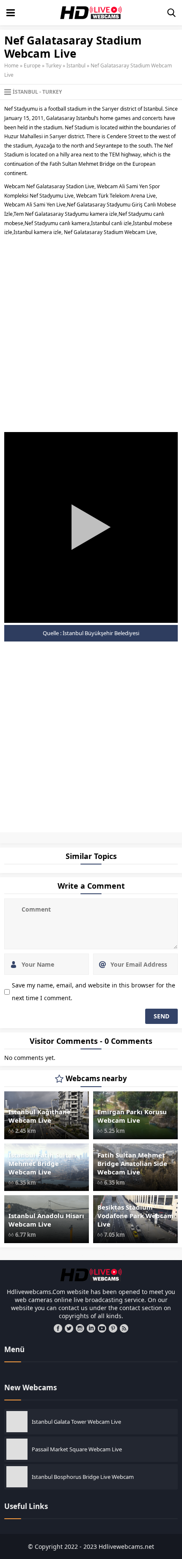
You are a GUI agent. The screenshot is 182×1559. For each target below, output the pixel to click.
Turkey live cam (144, 839)
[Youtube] (102, 1328)
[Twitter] (69, 1328)
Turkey (53, 65)
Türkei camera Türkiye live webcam (66, 839)
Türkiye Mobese (14, 841)
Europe (32, 65)
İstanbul (75, 65)
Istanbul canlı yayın (40, 834)
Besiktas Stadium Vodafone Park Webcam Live (135, 1215)
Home (11, 65)
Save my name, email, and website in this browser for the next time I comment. (93, 991)
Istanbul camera (22, 834)
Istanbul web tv (46, 836)
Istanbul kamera (59, 834)
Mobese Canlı (61, 836)
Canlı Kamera (7, 834)
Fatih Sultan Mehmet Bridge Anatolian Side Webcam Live (132, 1163)
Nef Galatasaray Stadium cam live (106, 836)
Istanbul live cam (157, 834)
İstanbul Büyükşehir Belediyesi (101, 633)
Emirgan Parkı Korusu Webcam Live (132, 1115)
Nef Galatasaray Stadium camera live (142, 836)
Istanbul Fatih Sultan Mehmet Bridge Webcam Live (42, 1163)
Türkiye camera (160, 839)
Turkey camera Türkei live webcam (118, 839)
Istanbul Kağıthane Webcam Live (39, 1115)
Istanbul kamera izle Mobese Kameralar (88, 834)
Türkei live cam (92, 839)
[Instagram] (80, 1328)
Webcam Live (29, 841)
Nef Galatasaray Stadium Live (33, 839)
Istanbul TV (32, 836)
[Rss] (124, 1328)
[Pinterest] (113, 1328)
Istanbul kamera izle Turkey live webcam (128, 834)
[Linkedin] (91, 1328)
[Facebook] (58, 1328)
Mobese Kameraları (78, 836)
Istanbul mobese (18, 836)
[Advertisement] (91, 332)
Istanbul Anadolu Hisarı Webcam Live (46, 1219)
